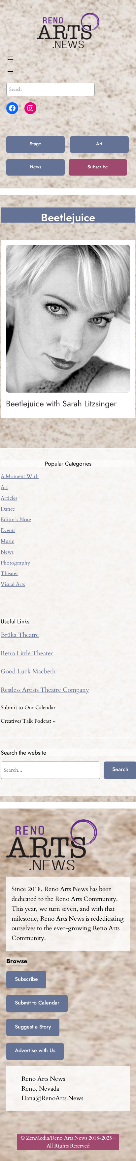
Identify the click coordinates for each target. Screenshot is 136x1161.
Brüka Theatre (20, 635)
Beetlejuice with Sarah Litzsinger (61, 404)
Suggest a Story (33, 1026)
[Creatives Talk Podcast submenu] (54, 721)
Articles (9, 498)
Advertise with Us (35, 1050)
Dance (8, 509)
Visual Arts (13, 584)
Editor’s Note (16, 519)
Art (99, 143)
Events (8, 530)
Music (7, 541)
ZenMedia (37, 1138)
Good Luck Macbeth (28, 671)
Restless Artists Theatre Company (45, 690)
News (35, 166)
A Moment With (20, 476)
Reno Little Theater (27, 653)
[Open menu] (10, 58)
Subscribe (97, 166)
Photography (15, 563)
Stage (35, 143)
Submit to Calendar (37, 1002)
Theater (9, 573)
